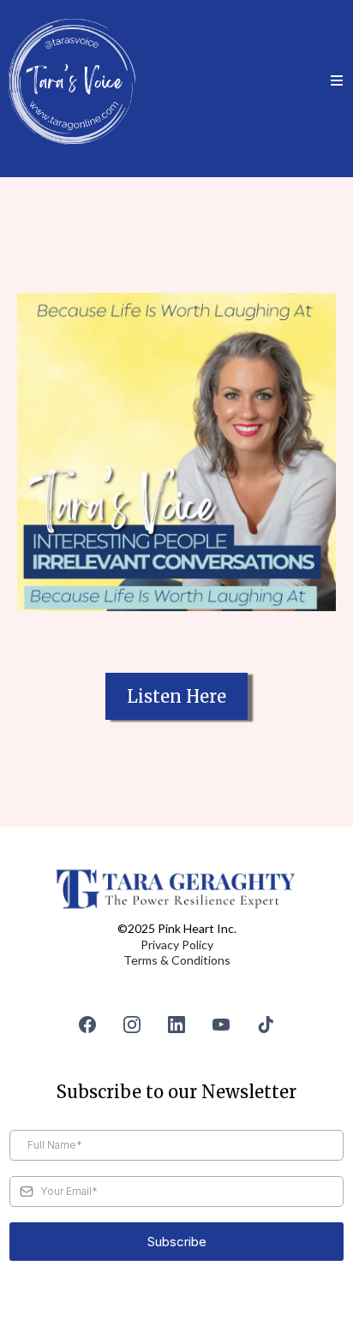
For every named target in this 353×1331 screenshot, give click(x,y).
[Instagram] (132, 1024)
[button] (337, 81)
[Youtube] (221, 1024)
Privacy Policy (177, 944)
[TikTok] (265, 1024)
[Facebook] (87, 1024)
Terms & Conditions (176, 960)
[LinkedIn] (176, 1024)
